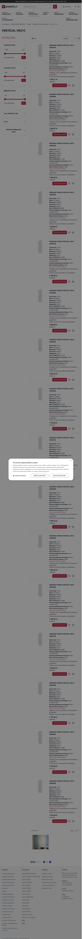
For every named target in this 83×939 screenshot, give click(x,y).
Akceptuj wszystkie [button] (59, 475)
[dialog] (41, 469)
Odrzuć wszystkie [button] (39, 475)
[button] (19, 476)
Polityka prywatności (43, 471)
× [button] (70, 460)
